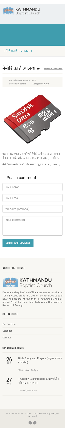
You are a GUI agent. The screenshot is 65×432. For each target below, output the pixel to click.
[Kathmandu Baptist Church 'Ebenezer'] (21, 11)
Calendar (7, 330)
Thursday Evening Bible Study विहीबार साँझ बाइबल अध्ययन (39, 380)
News (46, 83)
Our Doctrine (9, 324)
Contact (6, 337)
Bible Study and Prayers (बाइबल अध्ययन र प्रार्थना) (40, 360)
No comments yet (53, 68)
